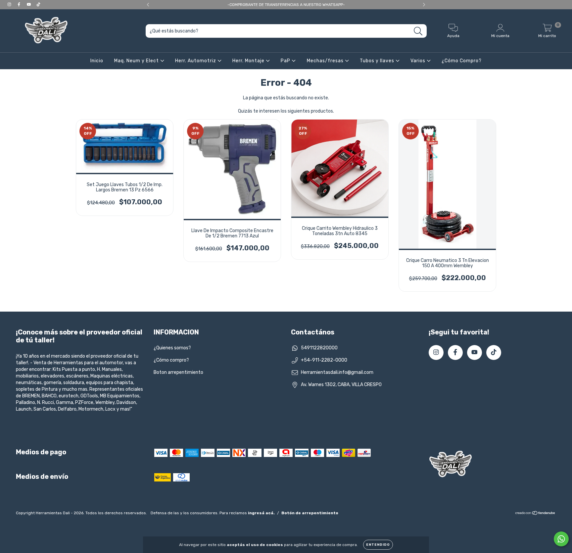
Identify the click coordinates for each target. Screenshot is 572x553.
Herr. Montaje (249, 61)
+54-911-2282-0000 (324, 360)
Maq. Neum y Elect (137, 61)
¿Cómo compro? (171, 360)
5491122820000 (319, 348)
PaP (286, 61)
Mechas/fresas (326, 61)
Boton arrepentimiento (178, 372)
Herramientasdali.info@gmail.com (337, 372)
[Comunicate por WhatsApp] (561, 538)
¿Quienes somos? (172, 348)
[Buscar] (418, 31)
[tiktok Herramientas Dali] (38, 4)
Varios (418, 61)
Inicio (96, 61)
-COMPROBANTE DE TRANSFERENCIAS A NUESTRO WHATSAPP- (286, 4)
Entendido (378, 545)
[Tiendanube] (535, 514)
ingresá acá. (261, 513)
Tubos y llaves (378, 61)
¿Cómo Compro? (462, 61)
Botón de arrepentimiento (309, 513)
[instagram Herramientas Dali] (10, 4)
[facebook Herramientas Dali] (19, 4)
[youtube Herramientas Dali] (29, 4)
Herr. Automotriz (196, 61)
